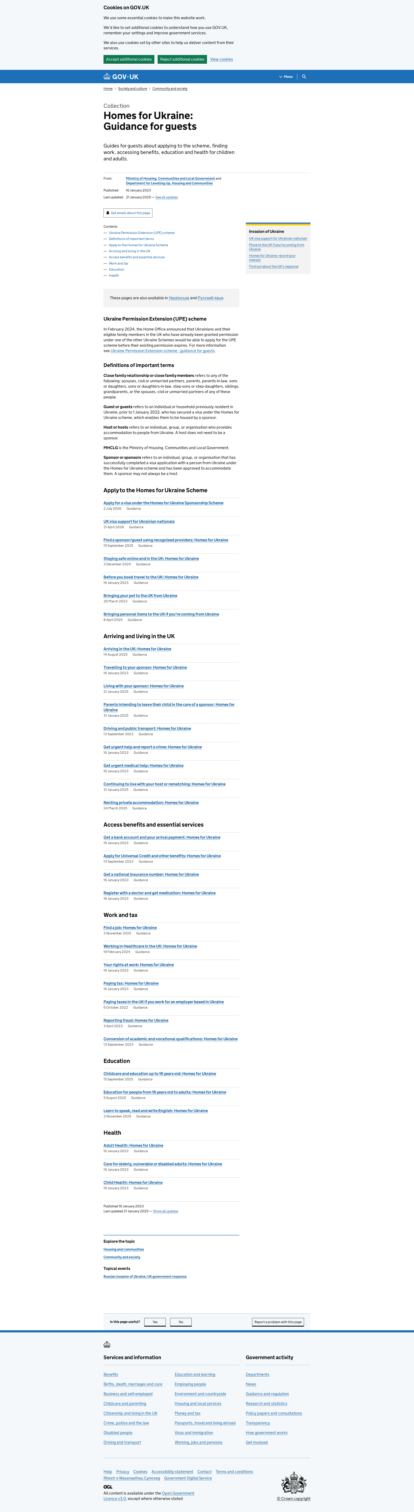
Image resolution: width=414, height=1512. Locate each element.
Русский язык (210, 297)
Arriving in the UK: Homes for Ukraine (137, 648)
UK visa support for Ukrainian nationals (139, 521)
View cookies (221, 59)
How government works (267, 1432)
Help (108, 1471)
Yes (159, 1322)
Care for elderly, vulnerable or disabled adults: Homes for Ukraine (163, 1163)
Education (116, 269)
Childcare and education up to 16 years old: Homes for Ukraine (160, 1073)
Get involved (257, 1442)
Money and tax (188, 1413)
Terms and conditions (234, 1471)
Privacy (122, 1471)
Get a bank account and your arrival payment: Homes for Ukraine (162, 837)
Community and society (169, 88)
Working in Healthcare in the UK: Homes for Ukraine (150, 946)
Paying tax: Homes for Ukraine (131, 983)
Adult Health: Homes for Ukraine (133, 1145)
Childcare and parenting (125, 1403)
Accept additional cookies (129, 59)
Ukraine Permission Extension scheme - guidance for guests (163, 350)
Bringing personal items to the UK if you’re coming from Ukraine (161, 614)
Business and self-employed (128, 1393)
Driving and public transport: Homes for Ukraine (147, 728)
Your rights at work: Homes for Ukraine (139, 964)
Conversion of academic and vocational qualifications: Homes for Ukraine (171, 1038)
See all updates (166, 197)
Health (114, 275)
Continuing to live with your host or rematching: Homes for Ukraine (165, 784)
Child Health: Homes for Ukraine (133, 1182)
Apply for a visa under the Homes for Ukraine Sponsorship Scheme (163, 502)
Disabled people (118, 1432)
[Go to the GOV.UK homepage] (121, 77)
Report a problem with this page (278, 1322)
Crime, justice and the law (126, 1422)
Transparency (258, 1422)
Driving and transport (122, 1442)
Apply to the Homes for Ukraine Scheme (138, 245)
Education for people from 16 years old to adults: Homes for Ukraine (165, 1092)
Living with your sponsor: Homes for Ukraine (144, 685)
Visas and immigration (194, 1432)
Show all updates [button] (165, 1211)
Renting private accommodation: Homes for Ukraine (151, 802)
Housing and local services (198, 1403)
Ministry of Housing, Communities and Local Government (170, 178)
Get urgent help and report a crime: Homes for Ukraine (153, 746)
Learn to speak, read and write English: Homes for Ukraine (156, 1110)
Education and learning (195, 1374)
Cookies (140, 1471)
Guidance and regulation (267, 1393)
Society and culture (132, 88)
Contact (204, 1471)
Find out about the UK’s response (273, 266)
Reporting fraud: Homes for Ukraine (136, 1020)
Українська (179, 297)
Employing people (190, 1384)
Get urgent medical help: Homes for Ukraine (143, 765)
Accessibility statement (172, 1471)
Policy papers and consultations (274, 1413)
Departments (257, 1374)
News (251, 1384)
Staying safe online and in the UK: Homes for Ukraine (151, 558)
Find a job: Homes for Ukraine (130, 927)
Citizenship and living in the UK (130, 1413)
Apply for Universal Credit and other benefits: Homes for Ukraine (162, 855)
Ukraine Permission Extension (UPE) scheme (141, 233)
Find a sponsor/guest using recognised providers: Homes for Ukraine (166, 539)
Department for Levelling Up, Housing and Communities (169, 183)
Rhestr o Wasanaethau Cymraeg (132, 1478)
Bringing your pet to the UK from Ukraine (140, 595)
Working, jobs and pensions (199, 1442)
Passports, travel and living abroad (205, 1422)
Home (108, 88)
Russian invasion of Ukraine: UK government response (145, 1276)
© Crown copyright (293, 1498)
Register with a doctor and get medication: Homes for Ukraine (160, 892)
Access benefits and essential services (137, 257)
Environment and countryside (200, 1393)
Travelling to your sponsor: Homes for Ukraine (145, 667)
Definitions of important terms (131, 239)
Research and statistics (266, 1403)
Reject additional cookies (182, 59)
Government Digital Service (188, 1478)
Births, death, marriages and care (133, 1384)
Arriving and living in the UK (129, 251)
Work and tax (118, 263)
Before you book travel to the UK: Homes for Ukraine (151, 577)
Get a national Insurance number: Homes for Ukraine (151, 874)
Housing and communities (124, 1249)
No (185, 1322)
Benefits (111, 1374)
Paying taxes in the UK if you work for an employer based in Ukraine (164, 1001)
